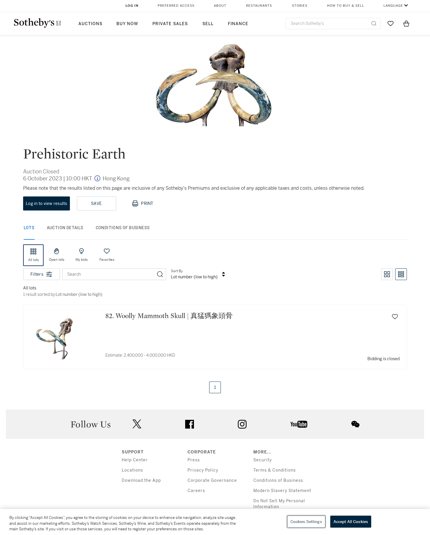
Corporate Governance (212, 480)
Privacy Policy (203, 470)
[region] (215, 522)
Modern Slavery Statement (282, 490)
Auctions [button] (90, 23)
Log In (132, 6)
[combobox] (333, 23)
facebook (189, 424)
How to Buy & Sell (345, 6)
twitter (137, 424)
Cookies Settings (306, 521)
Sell (208, 23)
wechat (355, 424)
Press (194, 460)
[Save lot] (395, 316)
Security (262, 460)
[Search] (160, 274)
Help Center (135, 460)
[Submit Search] (373, 23)
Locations (132, 470)
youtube (298, 424)
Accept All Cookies (350, 521)
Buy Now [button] (127, 23)
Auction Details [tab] (65, 227)
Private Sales (170, 23)
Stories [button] (299, 6)
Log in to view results (46, 203)
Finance (238, 23)
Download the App (141, 480)
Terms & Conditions (274, 470)
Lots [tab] (29, 227)
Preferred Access (176, 6)
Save (96, 203)
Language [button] (393, 6)
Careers (196, 490)
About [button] (220, 6)
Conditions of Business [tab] (123, 227)
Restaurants (259, 6)
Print (147, 203)
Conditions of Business (278, 480)
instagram (242, 424)
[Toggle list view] (401, 274)
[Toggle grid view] (387, 274)
